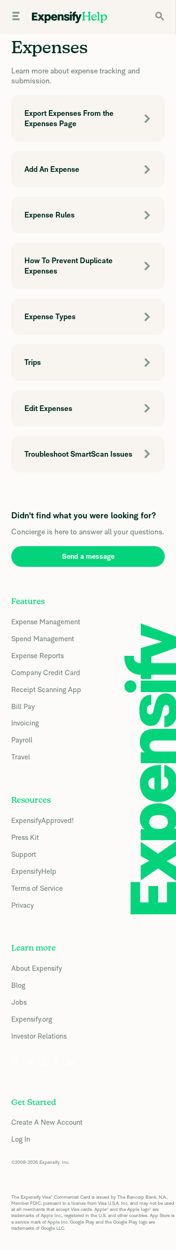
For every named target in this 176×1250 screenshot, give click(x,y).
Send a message (88, 556)
